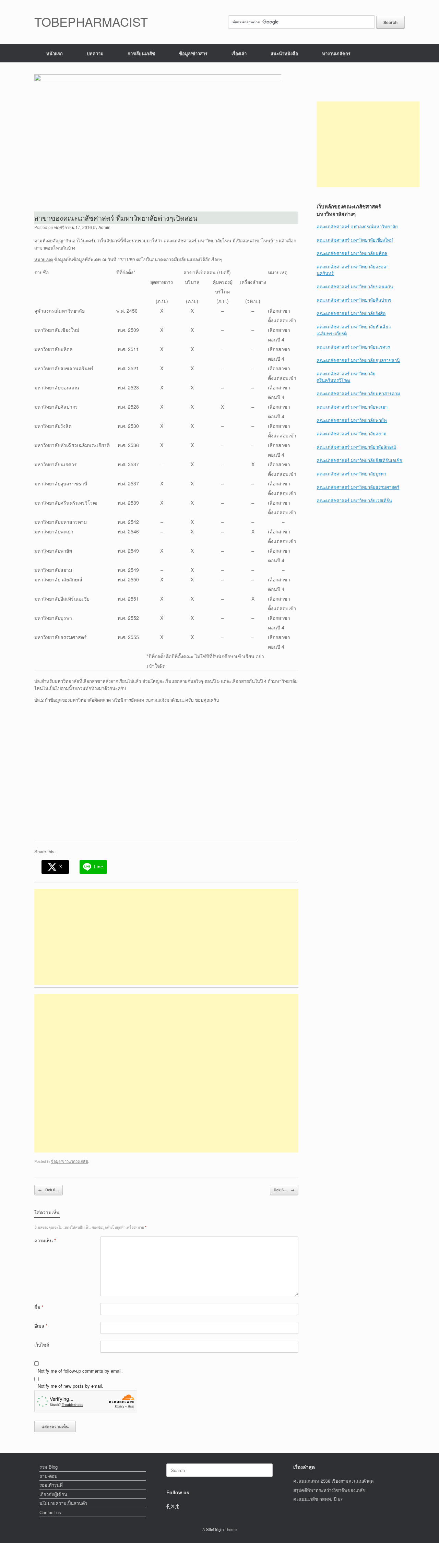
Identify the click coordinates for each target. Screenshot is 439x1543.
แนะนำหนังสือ (284, 53)
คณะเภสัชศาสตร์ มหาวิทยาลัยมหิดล (352, 253)
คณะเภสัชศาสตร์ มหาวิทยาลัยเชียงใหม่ (355, 240)
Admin (104, 227)
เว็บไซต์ (41, 1344)
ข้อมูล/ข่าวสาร (193, 53)
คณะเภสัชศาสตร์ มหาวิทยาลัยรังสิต (351, 313)
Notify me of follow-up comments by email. (80, 1370)
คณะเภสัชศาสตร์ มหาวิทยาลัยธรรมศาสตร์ (358, 487)
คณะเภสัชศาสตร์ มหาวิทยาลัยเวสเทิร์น (354, 500)
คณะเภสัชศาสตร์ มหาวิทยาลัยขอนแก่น (355, 286)
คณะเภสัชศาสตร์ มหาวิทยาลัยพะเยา (352, 406)
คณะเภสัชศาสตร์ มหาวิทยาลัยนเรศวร (353, 346)
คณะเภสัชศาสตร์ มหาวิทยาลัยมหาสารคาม (358, 393)
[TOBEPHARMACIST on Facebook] (168, 1506)
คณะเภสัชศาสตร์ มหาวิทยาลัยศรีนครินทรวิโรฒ (346, 377)
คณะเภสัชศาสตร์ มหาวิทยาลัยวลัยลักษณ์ (356, 447)
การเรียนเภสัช (141, 53)
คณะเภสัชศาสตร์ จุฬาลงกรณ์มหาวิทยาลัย (357, 226)
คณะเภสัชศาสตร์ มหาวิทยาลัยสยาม (352, 433)
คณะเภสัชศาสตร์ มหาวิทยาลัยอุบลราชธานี (358, 360)
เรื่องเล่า (239, 53)
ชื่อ (38, 1307)
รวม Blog (48, 1466)
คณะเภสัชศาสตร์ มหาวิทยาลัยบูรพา (351, 473)
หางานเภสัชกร (336, 53)
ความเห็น (45, 1240)
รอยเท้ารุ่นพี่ (51, 1485)
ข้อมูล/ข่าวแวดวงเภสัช (69, 1161)
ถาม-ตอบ (48, 1476)
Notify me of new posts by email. (70, 1386)
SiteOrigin (215, 1529)
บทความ (95, 53)
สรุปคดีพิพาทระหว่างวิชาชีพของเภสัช (329, 1490)
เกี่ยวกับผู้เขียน (53, 1494)
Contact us (50, 1512)
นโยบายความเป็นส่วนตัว (63, 1503)
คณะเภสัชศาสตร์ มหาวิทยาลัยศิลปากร (354, 300)
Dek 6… (48, 1189)
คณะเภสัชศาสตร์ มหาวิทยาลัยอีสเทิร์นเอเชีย (359, 460)
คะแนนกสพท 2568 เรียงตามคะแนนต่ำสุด (333, 1481)
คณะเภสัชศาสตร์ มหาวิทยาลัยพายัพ (352, 420)
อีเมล (40, 1326)
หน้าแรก (54, 53)
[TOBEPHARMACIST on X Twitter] (173, 1506)
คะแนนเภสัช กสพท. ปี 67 (318, 1499)
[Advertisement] (166, 937)
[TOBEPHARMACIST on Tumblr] (177, 1506)
